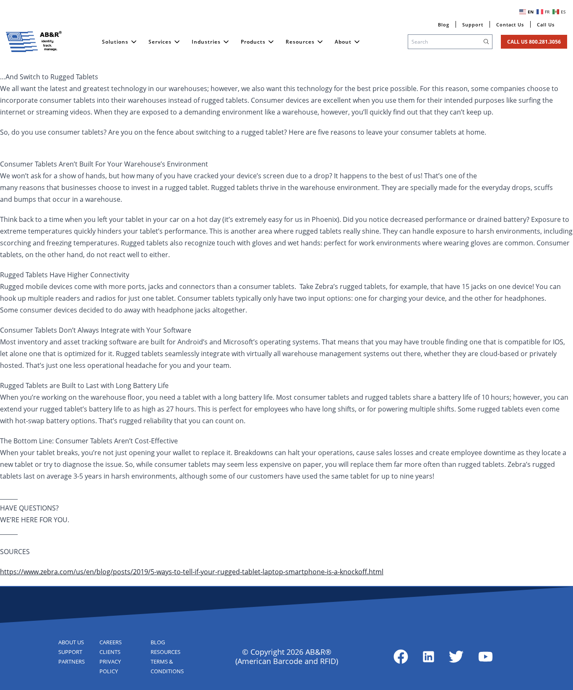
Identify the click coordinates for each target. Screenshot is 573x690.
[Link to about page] (400, 656)
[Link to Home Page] (34, 41)
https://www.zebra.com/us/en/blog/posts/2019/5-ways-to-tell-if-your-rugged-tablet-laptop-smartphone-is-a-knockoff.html (191, 571)
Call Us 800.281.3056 (534, 41)
